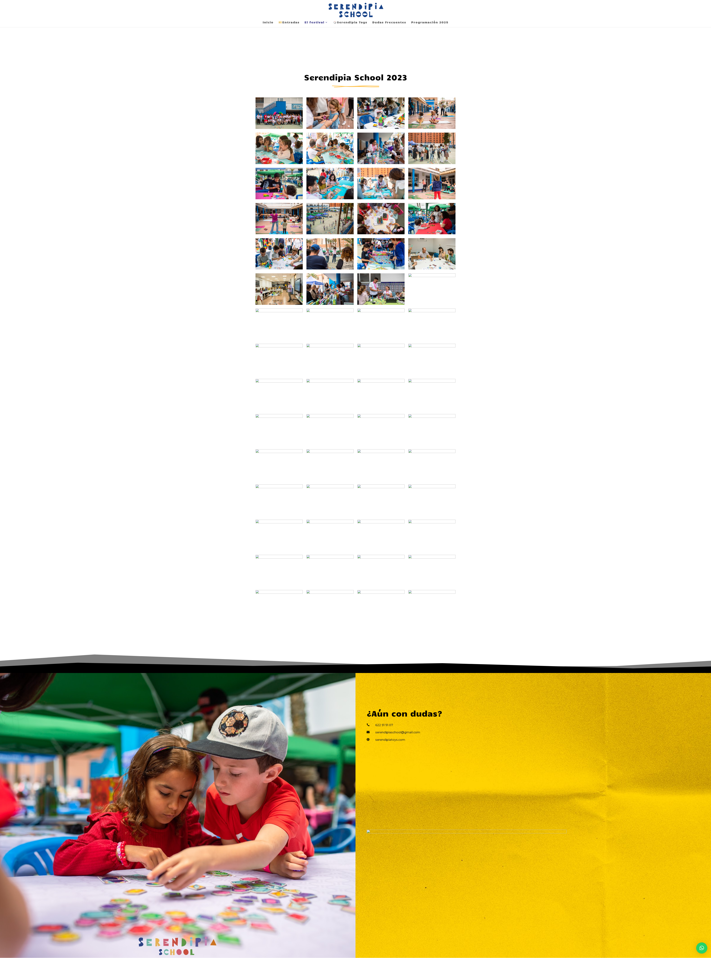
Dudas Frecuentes (389, 22)
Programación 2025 (429, 22)
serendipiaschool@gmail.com (397, 732)
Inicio (268, 22)
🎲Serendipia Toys (350, 22)
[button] (701, 948)
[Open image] (279, 113)
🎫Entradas (289, 22)
